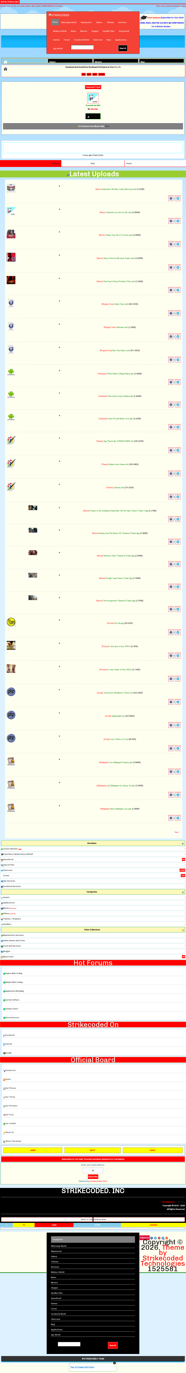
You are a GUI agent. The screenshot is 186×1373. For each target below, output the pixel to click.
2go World (57, 48)
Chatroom (97, 40)
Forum (67, 40)
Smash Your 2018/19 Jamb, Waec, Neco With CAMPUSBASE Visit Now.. (32, 6)
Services (122, 22)
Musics (83, 31)
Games (56, 40)
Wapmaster (86, 22)
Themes (110, 22)
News (73, 31)
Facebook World (81, 40)
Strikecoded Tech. (99, 1181)
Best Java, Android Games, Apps (171, 6)
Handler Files (109, 31)
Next (177, 832)
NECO (92, 1150)
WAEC (152, 1150)
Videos (99, 22)
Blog (109, 40)
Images (95, 31)
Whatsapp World (68, 22)
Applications (121, 40)
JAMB (32, 1150)
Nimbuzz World (60, 31)
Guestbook (124, 31)
